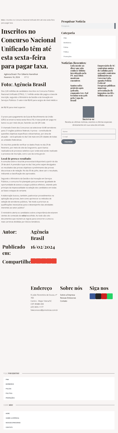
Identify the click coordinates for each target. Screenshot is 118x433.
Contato (9, 427)
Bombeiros (67, 43)
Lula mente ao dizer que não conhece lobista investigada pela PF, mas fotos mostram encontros (78, 73)
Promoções (68, 56)
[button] (33, 261)
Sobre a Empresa (12, 418)
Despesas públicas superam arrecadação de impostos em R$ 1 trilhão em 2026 (106, 90)
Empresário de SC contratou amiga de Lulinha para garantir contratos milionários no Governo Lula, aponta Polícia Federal (106, 74)
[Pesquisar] (115, 26)
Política (66, 52)
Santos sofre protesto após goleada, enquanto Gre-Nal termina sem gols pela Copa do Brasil (79, 93)
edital (24, 215)
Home (8, 413)
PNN (65, 38)
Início (3, 20)
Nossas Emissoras (13, 423)
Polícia (66, 47)
